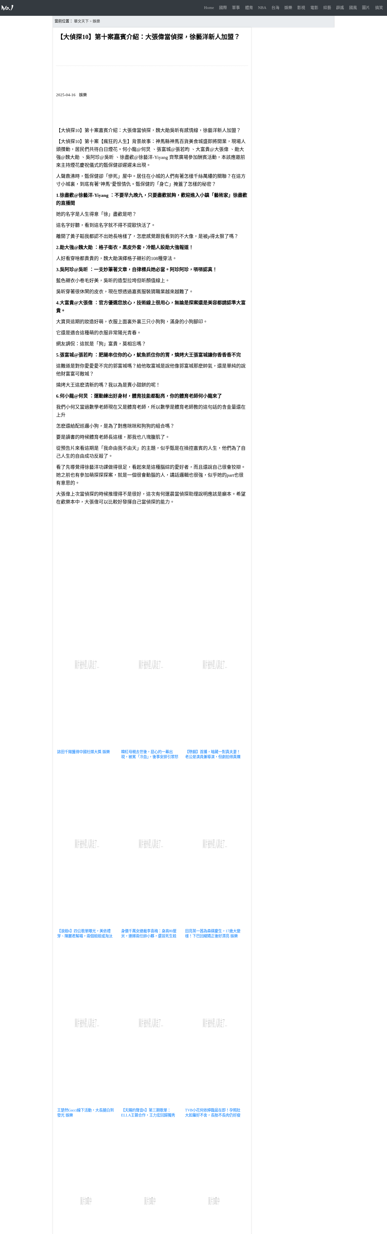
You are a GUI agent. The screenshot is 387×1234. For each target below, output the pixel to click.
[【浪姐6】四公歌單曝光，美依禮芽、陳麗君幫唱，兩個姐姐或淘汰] (86, 924)
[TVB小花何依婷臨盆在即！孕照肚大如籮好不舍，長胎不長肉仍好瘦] (214, 1104)
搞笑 (379, 8)
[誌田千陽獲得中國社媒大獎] (86, 745)
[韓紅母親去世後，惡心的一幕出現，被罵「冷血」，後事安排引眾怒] (150, 745)
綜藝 (327, 8)
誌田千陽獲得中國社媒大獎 (79, 752)
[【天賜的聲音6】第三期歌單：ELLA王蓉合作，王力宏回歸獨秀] (150, 1104)
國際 (223, 8)
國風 (353, 8)
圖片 (366, 8)
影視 (301, 8)
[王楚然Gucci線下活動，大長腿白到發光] (86, 1104)
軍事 (236, 8)
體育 (249, 8)
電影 (314, 8)
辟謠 (340, 8)
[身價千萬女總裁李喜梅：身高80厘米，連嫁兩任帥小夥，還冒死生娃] (150, 924)
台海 (275, 8)
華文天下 (81, 21)
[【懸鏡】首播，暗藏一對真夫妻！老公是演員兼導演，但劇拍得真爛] (214, 745)
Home (209, 8)
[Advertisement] (152, 546)
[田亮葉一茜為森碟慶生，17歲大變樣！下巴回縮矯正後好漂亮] (214, 924)
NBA (262, 8)
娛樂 (288, 8)
